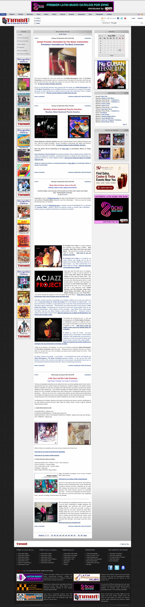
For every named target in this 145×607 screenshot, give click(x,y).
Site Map (88, 564)
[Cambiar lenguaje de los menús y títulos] (142, 14)
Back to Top (125, 544)
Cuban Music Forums (69, 557)
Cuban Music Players (23, 559)
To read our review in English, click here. (50, 83)
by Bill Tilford (62, 34)
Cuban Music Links (69, 559)
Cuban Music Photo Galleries (49, 559)
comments (88, 38)
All (126, 134)
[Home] (21, 544)
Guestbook (81, 14)
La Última (19, 34)
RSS (105, 18)
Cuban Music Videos (46, 553)
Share (36, 38)
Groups (20, 14)
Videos (38, 18)
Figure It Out (105, 105)
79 (52, 535)
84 (66, 535)
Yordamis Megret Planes (108, 116)
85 (69, 535)
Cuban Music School (23, 564)
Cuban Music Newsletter (47, 562)
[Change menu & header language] (138, 14)
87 (74, 535)
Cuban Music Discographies (94, 559)
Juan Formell (105, 114)
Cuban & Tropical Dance (24, 562)
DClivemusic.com (54, 205)
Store (90, 14)
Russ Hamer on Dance (23, 53)
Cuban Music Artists (23, 557)
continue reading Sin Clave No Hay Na (79, 96)
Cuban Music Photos (46, 557)
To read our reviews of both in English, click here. (71, 145)
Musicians (30, 14)
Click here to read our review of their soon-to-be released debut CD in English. (77, 327)
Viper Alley (65, 148)
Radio (38, 23)
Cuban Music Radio (46, 555)
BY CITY (103, 20)
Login (133, 18)
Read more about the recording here (69, 522)
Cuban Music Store (106, 109)
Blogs (4, 14)
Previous (41, 535)
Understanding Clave (92, 557)
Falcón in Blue (106, 103)
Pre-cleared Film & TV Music (117, 557)
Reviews (71, 14)
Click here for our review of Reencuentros (46, 455)
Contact (109, 14)
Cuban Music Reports (24, 555)
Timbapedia (99, 14)
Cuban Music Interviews (93, 562)
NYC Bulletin (20, 47)
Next (124, 124)
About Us (66, 562)
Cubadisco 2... (115, 100)
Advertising (67, 560)
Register (140, 18)
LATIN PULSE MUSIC (35, 605)
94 (78, 535)
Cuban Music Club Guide (70, 553)
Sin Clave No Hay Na (23, 37)
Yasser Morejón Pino (107, 118)
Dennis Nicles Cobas (107, 121)
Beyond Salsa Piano (91, 560)
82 (60, 535)
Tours (38, 14)
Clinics (54, 14)
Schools (62, 14)
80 (54, 535)
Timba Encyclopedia (92, 553)
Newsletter (113, 18)
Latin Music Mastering (115, 555)
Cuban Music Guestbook (70, 555)
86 (71, 535)
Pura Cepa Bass (113, 560)
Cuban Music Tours (23, 560)
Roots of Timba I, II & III (92, 555)
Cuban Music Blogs (23, 553)
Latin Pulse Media (114, 559)
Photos (38, 20)
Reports (12, 14)
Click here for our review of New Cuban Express (73, 479)
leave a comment (39, 96)
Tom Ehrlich (103, 112)
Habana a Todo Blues (108, 98)
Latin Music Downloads (115, 553)
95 (81, 535)
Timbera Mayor (21, 44)
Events (46, 14)
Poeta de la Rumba (22, 50)
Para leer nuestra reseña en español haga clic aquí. (62, 93)
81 (57, 535)
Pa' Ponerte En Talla (22, 41)
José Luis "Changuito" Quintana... (111, 120)
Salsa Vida (104, 96)
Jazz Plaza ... (115, 107)
